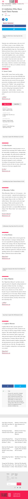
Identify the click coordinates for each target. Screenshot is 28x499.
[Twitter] (6, 19)
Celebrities (14, 3)
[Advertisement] (14, 369)
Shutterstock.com (10, 22)
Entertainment (8, 3)
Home (3, 3)
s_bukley (4, 97)
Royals (8, 473)
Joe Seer (4, 169)
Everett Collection (6, 213)
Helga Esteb (5, 22)
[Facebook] (3, 19)
